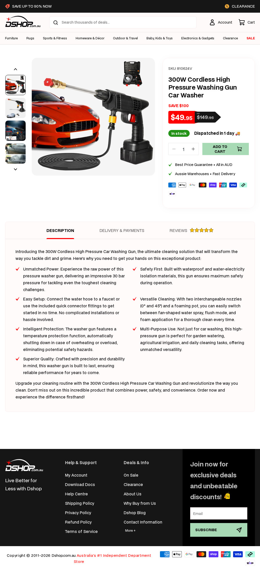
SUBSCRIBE (206, 529)
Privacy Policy (78, 512)
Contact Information (143, 522)
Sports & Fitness (55, 38)
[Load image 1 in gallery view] (15, 85)
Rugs (30, 38)
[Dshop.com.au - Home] (24, 465)
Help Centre (76, 493)
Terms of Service (81, 531)
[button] (246, 22)
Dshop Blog (135, 512)
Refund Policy (78, 522)
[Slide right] (15, 169)
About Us (132, 493)
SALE (251, 38)
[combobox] (123, 22)
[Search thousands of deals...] (56, 22)
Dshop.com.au (64, 555)
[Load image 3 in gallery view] (15, 131)
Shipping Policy (79, 503)
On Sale (131, 475)
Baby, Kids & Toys (160, 38)
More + (130, 530)
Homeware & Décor (90, 38)
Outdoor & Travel (125, 38)
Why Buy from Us (140, 503)
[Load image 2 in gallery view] (15, 108)
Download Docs (80, 484)
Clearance (133, 484)
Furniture (11, 38)
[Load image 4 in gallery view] (15, 153)
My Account (76, 475)
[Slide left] (15, 69)
